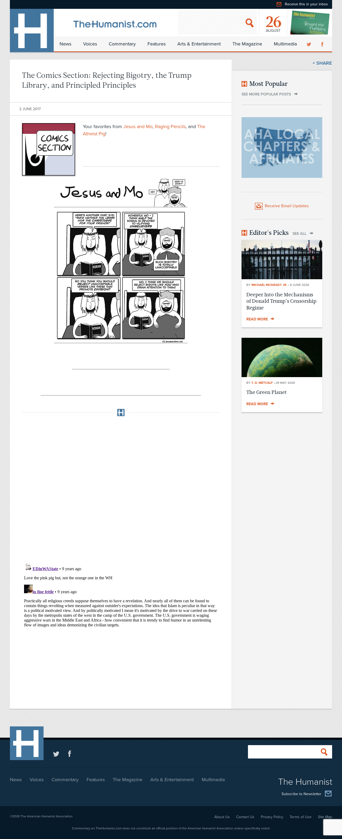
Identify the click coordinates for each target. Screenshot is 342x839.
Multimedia (285, 44)
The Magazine (247, 44)
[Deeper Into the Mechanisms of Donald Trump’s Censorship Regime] (282, 278)
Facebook (322, 43)
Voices (90, 44)
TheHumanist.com (32, 30)
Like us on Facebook (70, 754)
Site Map (325, 817)
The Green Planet (266, 392)
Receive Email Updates (287, 206)
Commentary (122, 44)
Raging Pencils (170, 126)
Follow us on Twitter (56, 754)
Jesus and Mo (138, 126)
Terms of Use (301, 817)
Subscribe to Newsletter (301, 794)
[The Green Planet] (282, 375)
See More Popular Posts (266, 94)
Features (156, 44)
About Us (222, 817)
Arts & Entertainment (199, 44)
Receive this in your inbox (306, 4)
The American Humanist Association (47, 816)
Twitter (309, 43)
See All (299, 233)
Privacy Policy (272, 817)
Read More (257, 319)
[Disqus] (121, 487)
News (65, 44)
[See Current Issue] (310, 22)
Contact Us (245, 817)
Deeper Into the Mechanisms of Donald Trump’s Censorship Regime (281, 301)
